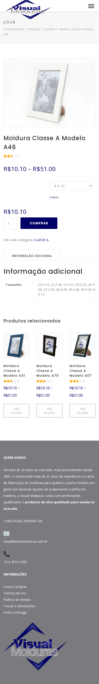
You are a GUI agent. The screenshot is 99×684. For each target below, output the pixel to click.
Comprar (39, 223)
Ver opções (16, 411)
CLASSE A (41, 240)
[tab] (32, 255)
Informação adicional (32, 256)
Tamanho (9, 181)
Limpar (54, 197)
